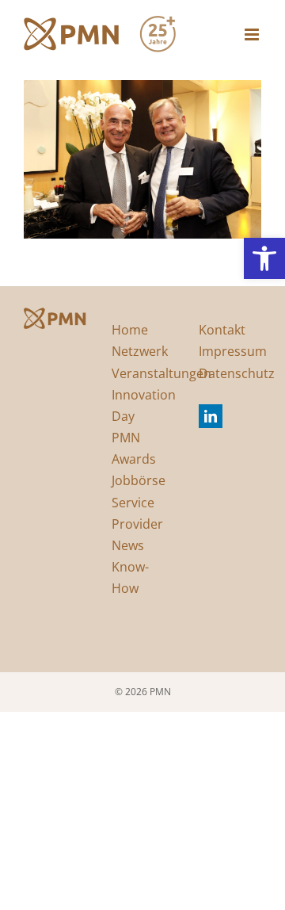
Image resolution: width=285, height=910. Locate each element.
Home (130, 329)
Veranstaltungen (161, 373)
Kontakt (222, 329)
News (128, 545)
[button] (264, 258)
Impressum (233, 351)
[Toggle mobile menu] (253, 34)
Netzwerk (140, 351)
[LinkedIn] (210, 416)
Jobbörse (138, 480)
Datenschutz (237, 373)
